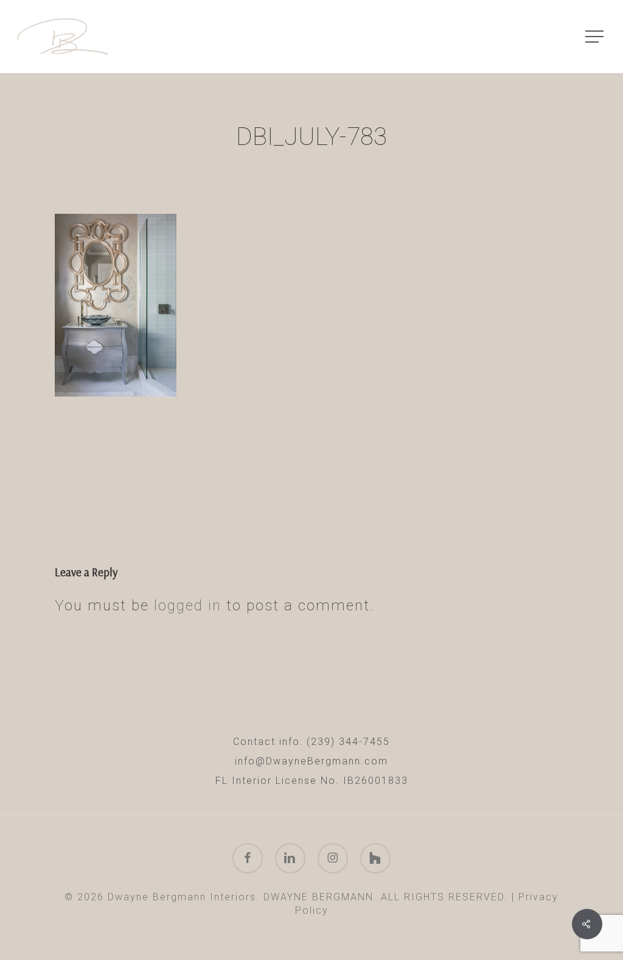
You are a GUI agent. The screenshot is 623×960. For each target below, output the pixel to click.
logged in (187, 605)
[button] (595, 36)
